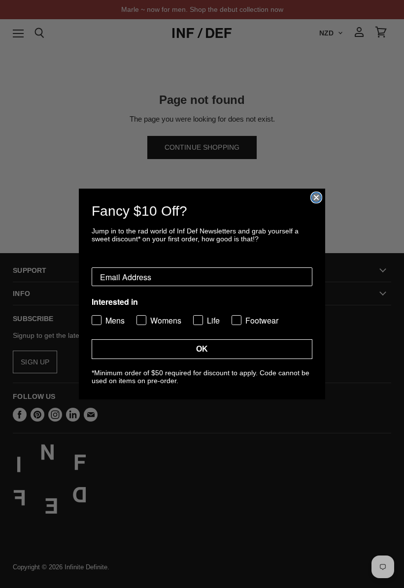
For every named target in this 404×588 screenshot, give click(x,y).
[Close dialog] (316, 197)
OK (202, 349)
